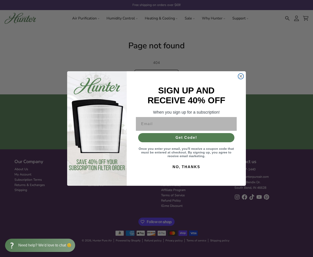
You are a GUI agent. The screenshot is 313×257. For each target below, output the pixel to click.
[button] (40, 245)
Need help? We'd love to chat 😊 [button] (44, 245)
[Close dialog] (241, 76)
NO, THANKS (186, 167)
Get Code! (186, 137)
